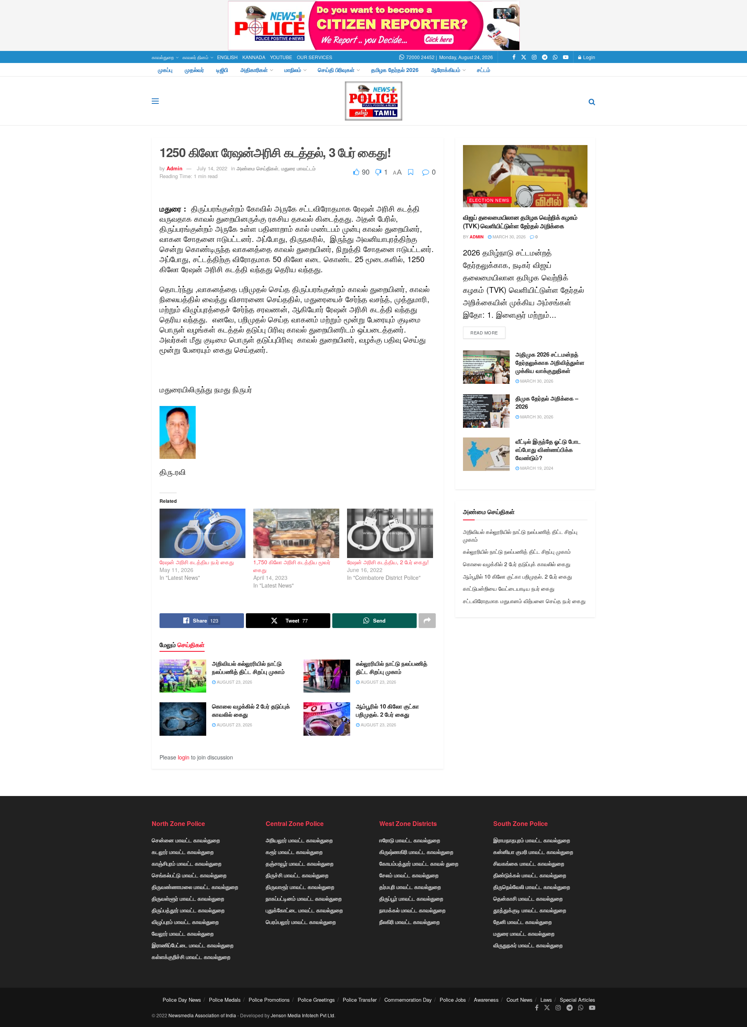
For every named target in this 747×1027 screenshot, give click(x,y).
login (183, 757)
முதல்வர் (194, 69)
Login (588, 57)
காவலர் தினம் (195, 57)
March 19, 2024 (536, 468)
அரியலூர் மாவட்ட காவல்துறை (299, 840)
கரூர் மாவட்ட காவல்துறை (294, 852)
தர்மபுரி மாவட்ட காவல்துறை (410, 887)
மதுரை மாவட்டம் (298, 168)
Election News (489, 200)
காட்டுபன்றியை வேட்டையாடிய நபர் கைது (508, 588)
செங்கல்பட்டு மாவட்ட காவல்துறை (189, 875)
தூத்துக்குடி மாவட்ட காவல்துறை (529, 910)
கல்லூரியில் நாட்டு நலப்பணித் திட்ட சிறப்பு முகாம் (391, 667)
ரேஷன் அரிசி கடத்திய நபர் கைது (197, 562)
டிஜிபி (222, 69)
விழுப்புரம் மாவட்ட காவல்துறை (185, 922)
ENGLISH (227, 57)
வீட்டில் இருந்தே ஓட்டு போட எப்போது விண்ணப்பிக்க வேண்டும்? (548, 449)
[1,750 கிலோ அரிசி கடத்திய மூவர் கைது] (296, 533)
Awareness (486, 999)
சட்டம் (483, 69)
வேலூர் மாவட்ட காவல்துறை (183, 933)
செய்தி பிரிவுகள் (336, 69)
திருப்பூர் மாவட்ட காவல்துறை (411, 898)
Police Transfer (360, 999)
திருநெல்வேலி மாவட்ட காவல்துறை (531, 887)
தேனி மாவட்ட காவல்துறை (522, 922)
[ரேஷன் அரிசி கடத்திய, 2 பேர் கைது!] (390, 533)
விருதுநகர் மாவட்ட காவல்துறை (528, 945)
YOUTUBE (281, 57)
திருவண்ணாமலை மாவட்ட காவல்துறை (195, 887)
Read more (484, 332)
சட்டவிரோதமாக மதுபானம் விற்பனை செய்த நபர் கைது (524, 601)
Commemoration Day (408, 999)
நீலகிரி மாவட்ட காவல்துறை (409, 922)
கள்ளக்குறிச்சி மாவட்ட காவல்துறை (191, 957)
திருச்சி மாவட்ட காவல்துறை (297, 875)
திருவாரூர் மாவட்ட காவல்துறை (300, 887)
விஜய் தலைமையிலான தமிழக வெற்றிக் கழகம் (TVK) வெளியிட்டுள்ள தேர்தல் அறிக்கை (520, 221)
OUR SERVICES (314, 57)
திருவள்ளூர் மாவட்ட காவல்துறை (188, 898)
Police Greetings (316, 999)
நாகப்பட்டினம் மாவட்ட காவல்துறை (304, 898)
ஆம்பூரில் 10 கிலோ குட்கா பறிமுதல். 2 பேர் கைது (387, 710)
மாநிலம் (292, 69)
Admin (174, 168)
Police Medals (225, 999)
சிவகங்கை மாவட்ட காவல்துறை (528, 863)
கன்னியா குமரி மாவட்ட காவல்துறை (533, 852)
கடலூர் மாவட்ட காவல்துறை (183, 852)
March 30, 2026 (508, 236)
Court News (520, 999)
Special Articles (577, 999)
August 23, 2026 (234, 682)
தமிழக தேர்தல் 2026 (395, 69)
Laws (546, 999)
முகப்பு (165, 69)
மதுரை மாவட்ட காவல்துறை (523, 933)
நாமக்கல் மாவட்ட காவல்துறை (412, 910)
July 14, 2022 (212, 168)
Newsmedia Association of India (202, 1015)
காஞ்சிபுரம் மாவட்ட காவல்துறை (186, 863)
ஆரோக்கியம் (445, 69)
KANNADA (253, 57)
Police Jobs (453, 999)
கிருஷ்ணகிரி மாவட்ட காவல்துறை (416, 852)
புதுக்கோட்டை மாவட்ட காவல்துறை (304, 910)
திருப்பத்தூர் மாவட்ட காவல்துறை (188, 910)
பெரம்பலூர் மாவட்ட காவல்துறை (301, 922)
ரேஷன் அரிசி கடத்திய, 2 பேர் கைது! (388, 562)
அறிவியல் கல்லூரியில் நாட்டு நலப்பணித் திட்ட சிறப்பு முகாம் (248, 667)
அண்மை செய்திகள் (257, 168)
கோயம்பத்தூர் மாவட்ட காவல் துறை (418, 863)
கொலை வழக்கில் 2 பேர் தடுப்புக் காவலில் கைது (251, 710)
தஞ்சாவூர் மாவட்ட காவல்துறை (299, 863)
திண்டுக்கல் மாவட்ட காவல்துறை (529, 875)
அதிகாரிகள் (254, 69)
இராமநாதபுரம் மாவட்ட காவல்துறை (531, 840)
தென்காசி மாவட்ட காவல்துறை (528, 898)
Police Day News (182, 999)
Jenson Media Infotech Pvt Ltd (302, 1015)
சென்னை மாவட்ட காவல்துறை (186, 840)
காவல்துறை (163, 57)
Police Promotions (269, 999)
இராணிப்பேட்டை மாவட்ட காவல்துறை (192, 945)
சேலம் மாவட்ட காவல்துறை (408, 875)
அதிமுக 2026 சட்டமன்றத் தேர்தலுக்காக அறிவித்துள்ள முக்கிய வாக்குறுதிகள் (550, 362)
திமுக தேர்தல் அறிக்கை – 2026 (547, 402)
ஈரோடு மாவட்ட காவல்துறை (409, 840)
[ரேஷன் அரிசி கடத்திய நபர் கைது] (202, 533)
